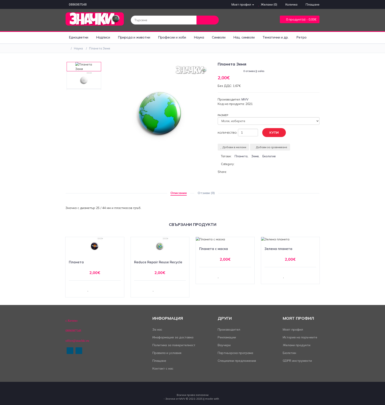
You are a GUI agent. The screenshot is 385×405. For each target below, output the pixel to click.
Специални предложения (237, 361)
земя (255, 156)
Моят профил (293, 329)
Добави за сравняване (271, 147)
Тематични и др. (275, 37)
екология (269, 156)
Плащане (159, 361)
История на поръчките (300, 337)
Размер (223, 115)
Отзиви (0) (206, 193)
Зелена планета (278, 249)
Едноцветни (78, 37)
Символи (218, 37)
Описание (178, 193)
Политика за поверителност (173, 345)
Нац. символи (244, 37)
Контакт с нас (162, 368)
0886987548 (78, 4)
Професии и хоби (172, 37)
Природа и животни (134, 37)
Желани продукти (296, 345)
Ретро (301, 37)
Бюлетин (289, 353)
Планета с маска (213, 249)
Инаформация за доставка (172, 337)
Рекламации (227, 337)
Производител (229, 329)
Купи (274, 133)
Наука (199, 37)
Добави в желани (234, 147)
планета (241, 156)
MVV (245, 99)
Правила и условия (166, 353)
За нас (157, 329)
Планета (76, 262)
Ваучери (224, 345)
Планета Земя (99, 48)
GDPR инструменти (297, 361)
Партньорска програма (235, 353)
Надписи (103, 37)
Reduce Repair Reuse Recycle (158, 262)
